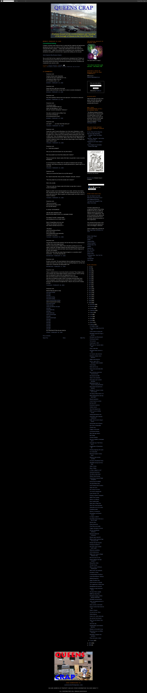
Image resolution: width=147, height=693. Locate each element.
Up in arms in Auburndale (95, 425)
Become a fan (90, 178)
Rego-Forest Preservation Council (94, 197)
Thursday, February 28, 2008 (55, 285)
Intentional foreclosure (95, 472)
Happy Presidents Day (95, 580)
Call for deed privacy (94, 552)
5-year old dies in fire (94, 493)
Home (64, 337)
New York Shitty (90, 250)
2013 (90, 292)
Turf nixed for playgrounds (95, 491)
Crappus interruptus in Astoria (96, 528)
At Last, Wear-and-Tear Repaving (94, 132)
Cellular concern (93, 407)
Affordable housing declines (96, 599)
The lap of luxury (93, 565)
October (92, 308)
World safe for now (94, 366)
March (91, 322)
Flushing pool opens (94, 339)
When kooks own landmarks (96, 570)
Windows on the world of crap (96, 629)
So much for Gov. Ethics (95, 612)
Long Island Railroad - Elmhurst (97, 576)
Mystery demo (93, 522)
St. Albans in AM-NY (94, 516)
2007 (90, 643)
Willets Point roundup (94, 497)
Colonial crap (92, 427)
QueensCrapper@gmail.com (93, 77)
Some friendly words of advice (96, 485)
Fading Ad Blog (90, 241)
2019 (90, 280)
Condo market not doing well (96, 331)
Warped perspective (94, 578)
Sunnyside (69, 66)
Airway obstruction (94, 524)
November (92, 306)
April (91, 320)
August (92, 312)
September (92, 310)
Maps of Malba (93, 468)
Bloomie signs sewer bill (95, 537)
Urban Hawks (90, 260)
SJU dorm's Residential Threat (96, 460)
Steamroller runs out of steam (96, 507)
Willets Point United (91, 203)
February (92, 324)
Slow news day (93, 623)
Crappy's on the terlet (94, 429)
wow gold (48, 293)
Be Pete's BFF (93, 403)
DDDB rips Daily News (95, 593)
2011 (90, 296)
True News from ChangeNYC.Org (94, 201)
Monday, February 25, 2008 (54, 82)
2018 (90, 282)
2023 (90, 273)
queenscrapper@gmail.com (73, 685)
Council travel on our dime (95, 401)
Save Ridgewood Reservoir (93, 199)
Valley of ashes (93, 466)
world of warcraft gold (51, 314)
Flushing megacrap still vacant (96, 449)
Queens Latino (90, 253)
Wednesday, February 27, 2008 (55, 255)
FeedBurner (98, 90)
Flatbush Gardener (91, 243)
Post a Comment (46, 335)
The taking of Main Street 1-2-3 (97, 393)
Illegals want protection (95, 359)
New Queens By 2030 (94, 375)
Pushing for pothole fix (95, 544)
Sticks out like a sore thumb (96, 604)
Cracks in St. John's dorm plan (96, 616)
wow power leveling (50, 292)
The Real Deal (90, 258)
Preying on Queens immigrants (96, 495)
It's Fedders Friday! (94, 326)
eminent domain (57, 66)
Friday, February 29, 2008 (54, 332)
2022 (90, 275)
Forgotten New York (91, 244)
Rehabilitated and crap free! (96, 586)
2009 (90, 300)
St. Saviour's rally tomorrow (96, 354)
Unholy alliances (93, 614)
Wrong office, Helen (94, 563)
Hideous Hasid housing (95, 476)
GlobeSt (89, 246)
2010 (90, 298)
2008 (90, 302)
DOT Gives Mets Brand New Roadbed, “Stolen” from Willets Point (94, 135)
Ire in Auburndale (93, 451)
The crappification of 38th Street (97, 584)
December (92, 304)
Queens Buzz (90, 251)
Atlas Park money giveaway (96, 505)
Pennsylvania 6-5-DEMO (95, 481)
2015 (90, 288)
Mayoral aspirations (94, 399)
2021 (90, 276)
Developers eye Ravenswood (96, 337)
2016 (90, 286)
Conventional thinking (94, 431)
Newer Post (45, 337)
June (91, 316)
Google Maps (92, 230)
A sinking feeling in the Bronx (96, 574)
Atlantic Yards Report (92, 236)
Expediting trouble (94, 509)
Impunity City (90, 248)
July (91, 314)
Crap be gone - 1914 (94, 343)
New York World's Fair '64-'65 (93, 196)
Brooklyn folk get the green (96, 542)
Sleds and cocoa (93, 487)
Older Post (82, 337)
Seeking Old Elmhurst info (95, 414)
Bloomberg (50, 66)
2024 (90, 271)
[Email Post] (64, 65)
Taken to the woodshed (95, 377)
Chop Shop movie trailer (95, 526)
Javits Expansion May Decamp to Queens (52, 55)
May (91, 318)
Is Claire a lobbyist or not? (95, 470)
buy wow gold (57, 306)
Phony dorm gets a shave (95, 638)
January (92, 640)
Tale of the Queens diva (95, 409)
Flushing (64, 66)
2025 (90, 269)
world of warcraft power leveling (53, 300)
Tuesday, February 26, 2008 (55, 125)
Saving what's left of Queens (96, 423)
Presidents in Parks (94, 572)
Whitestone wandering (94, 550)
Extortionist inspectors (95, 405)
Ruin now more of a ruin (95, 557)
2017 (90, 284)
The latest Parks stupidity (95, 591)
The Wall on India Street (95, 474)
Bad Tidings (92, 435)
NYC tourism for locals (95, 489)
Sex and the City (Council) (95, 618)
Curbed (88, 239)
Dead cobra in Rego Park (95, 503)
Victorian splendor (94, 437)
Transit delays (93, 364)
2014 (90, 290)
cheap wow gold (49, 305)
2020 (90, 278)
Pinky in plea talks (94, 348)
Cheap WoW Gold (50, 309)
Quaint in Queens (93, 610)
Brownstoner (90, 237)
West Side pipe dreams (95, 433)
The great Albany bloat (95, 483)
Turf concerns (93, 341)
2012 (90, 294)
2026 (90, 267)
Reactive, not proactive (95, 511)
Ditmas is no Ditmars (94, 499)
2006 (90, 645)
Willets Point (76, 66)
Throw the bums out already (96, 582)
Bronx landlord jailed (94, 501)
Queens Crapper (52, 65)
